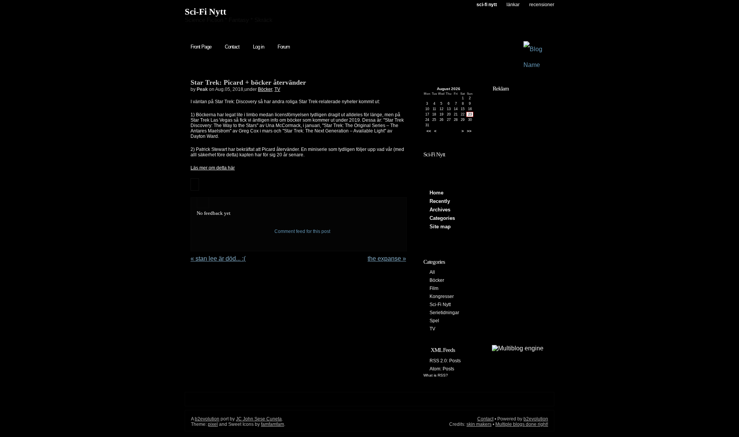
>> (469, 131)
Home (436, 193)
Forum (284, 47)
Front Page (201, 47)
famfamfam (272, 424)
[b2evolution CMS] (517, 348)
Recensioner (541, 4)
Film (434, 288)
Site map (440, 226)
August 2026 (448, 89)
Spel (434, 320)
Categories (442, 218)
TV (277, 89)
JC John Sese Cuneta (259, 419)
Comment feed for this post (301, 231)
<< (428, 131)
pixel (213, 424)
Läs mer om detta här (213, 168)
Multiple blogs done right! (521, 424)
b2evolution (207, 419)
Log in (258, 47)
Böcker (265, 89)
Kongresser (442, 296)
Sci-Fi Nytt (205, 12)
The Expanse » (387, 258)
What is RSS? (435, 375)
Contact (232, 47)
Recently (440, 201)
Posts (455, 360)
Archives (440, 210)
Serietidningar (444, 312)
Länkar (513, 4)
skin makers (479, 424)
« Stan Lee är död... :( (218, 258)
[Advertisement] (518, 210)
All (432, 272)
